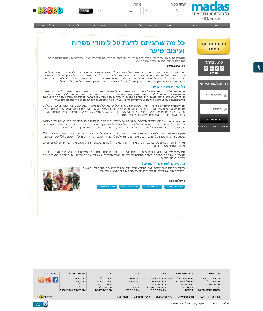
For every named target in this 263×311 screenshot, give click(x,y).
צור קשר (215, 296)
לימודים (189, 290)
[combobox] (164, 11)
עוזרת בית (80, 278)
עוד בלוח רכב (132, 290)
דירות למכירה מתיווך (155, 287)
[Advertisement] (114, 204)
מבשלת (81, 287)
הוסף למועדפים (107, 186)
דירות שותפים (159, 284)
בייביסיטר (80, 281)
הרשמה (223, 126)
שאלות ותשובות (164, 296)
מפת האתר (122, 296)
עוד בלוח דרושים (103, 290)
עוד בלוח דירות (158, 290)
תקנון (202, 296)
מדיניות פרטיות (186, 296)
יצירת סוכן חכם (212, 287)
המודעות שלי (213, 281)
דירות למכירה (159, 281)
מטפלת (81, 284)
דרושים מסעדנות (103, 281)
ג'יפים (136, 284)
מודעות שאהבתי (211, 284)
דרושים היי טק (105, 284)
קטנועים (135, 287)
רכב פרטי (134, 278)
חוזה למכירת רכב (184, 281)
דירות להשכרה (158, 278)
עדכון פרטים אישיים (210, 278)
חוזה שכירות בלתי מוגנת (180, 278)
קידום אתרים (186, 287)
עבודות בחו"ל (105, 287)
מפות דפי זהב (186, 284)
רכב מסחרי (133, 281)
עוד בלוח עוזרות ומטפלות (72, 290)
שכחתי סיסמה (207, 126)
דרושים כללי (106, 278)
